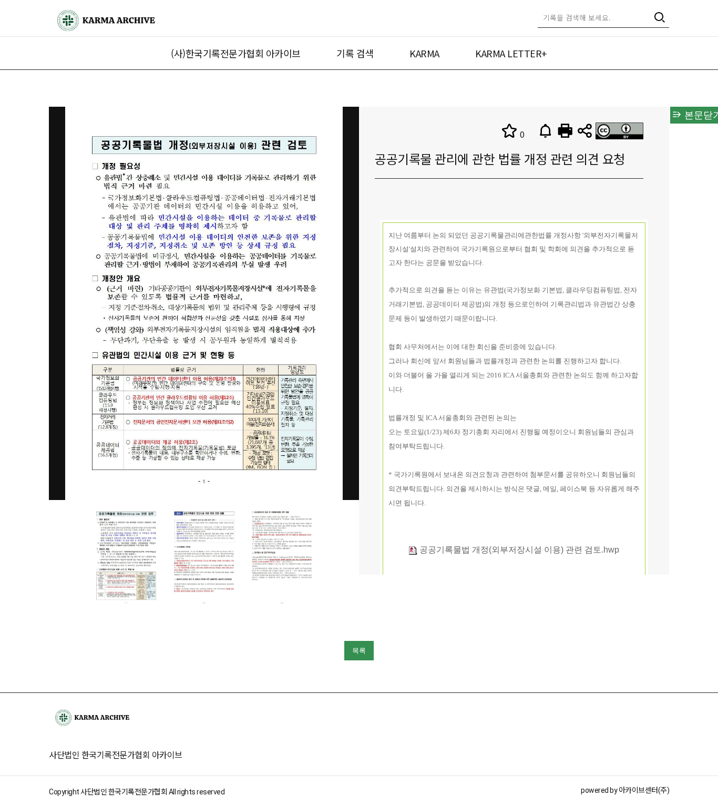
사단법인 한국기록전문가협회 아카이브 (115, 754)
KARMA (424, 53)
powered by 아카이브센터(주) (625, 790)
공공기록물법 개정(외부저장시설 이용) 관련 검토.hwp (518, 549)
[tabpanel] (126, 556)
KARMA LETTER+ (511, 53)
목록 (359, 651)
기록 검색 (355, 53)
